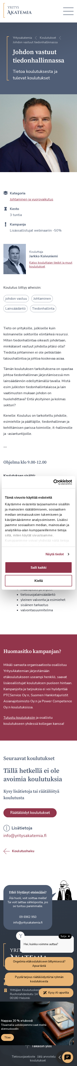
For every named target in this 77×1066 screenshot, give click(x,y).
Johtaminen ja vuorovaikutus (31, 199)
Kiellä (38, 581)
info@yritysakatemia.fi (24, 836)
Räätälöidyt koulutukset (30, 812)
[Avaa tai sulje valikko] (68, 11)
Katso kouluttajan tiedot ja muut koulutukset (50, 265)
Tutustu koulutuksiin (19, 717)
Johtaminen (42, 298)
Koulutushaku (23, 851)
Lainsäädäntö (15, 308)
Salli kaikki (38, 567)
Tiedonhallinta (43, 308)
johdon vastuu (16, 298)
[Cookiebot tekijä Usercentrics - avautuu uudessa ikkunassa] (54, 482)
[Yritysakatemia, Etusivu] (17, 11)
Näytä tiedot (55, 554)
